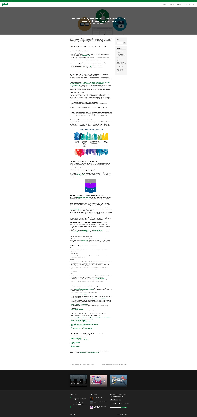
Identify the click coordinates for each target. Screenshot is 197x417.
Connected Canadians (75, 342)
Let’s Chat (193, 4)
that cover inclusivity (86, 230)
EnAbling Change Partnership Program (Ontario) (81, 328)
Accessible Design (79, 73)
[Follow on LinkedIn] (117, 400)
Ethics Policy (119, 414)
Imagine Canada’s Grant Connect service (84, 289)
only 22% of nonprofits (96, 86)
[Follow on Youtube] (120, 400)
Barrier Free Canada (75, 341)
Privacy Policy (124, 414)
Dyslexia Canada (74, 345)
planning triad (80, 174)
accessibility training (74, 209)
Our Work (185, 4)
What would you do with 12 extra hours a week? (121, 59)
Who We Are (179, 4)
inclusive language (86, 55)
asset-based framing (97, 230)
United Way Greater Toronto (99, 397)
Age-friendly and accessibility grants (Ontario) (81, 327)
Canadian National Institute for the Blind (79, 339)
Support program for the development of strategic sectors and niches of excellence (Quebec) (91, 317)
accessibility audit (85, 240)
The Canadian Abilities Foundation (78, 337)
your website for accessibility (83, 197)
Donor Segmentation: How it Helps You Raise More (114, 364)
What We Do (172, 4)
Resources (101, 23)
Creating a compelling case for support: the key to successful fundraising (82, 365)
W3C (91, 66)
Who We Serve (164, 4)
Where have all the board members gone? (121, 55)
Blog (189, 4)
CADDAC (73, 343)
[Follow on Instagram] (114, 400)
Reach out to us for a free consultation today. (89, 352)
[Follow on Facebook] (111, 400)
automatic (83, 233)
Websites (106, 23)
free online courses (85, 229)
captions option (88, 233)
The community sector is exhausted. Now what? (121, 71)
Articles (97, 23)
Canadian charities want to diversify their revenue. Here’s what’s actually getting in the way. (121, 65)
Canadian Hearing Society (76, 338)
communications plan (88, 172)
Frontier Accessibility (74, 199)
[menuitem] (194, 1)
